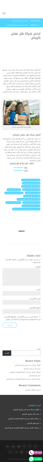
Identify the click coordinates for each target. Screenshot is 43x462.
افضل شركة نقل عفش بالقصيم (14, 193)
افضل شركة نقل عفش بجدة (32, 196)
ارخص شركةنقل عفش (13, 190)
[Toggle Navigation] (4, 13)
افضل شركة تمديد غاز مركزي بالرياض (27, 365)
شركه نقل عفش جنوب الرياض (31, 206)
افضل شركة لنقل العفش (33, 193)
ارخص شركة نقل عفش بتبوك (31, 190)
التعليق (37, 267)
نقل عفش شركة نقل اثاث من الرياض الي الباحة (26, 209)
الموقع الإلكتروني (34, 308)
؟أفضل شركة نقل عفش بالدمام (31, 180)
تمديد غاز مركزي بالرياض (32, 368)
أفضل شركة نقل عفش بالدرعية (31, 186)
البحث (38, 349)
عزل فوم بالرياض (34, 375)
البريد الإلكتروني (34, 298)
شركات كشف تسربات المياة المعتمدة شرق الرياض (23, 379)
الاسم (38, 289)
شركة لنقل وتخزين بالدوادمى (31, 202)
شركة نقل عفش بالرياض (13, 202)
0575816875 (18, 167)
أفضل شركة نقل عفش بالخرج (31, 183)
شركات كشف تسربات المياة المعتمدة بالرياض (25, 372)
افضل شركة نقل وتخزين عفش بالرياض (28, 199)
